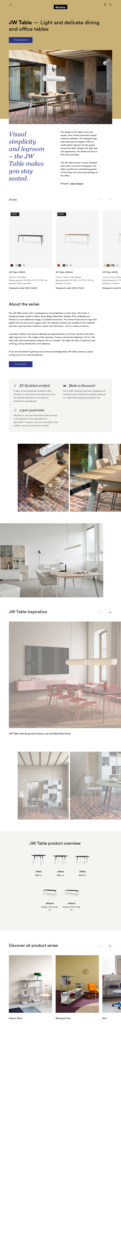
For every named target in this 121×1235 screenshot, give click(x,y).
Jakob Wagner (77, 184)
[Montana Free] (77, 984)
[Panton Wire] (30, 984)
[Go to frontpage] (60, 4)
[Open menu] (10, 4)
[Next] (109, 199)
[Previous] (101, 199)
